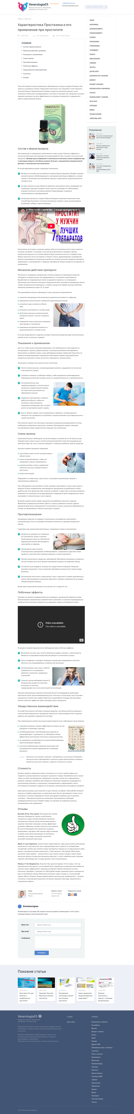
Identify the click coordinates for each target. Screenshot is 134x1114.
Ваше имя (25, 925)
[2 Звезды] (53, 893)
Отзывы (26, 78)
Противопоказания (30, 62)
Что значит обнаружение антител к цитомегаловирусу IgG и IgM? (103, 168)
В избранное (55, 4)
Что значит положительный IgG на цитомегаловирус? (104, 137)
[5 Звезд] (57, 893)
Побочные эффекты (30, 66)
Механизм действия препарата (34, 51)
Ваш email (25, 931)
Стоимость (27, 74)
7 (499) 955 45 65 (68, 3)
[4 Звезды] (55, 893)
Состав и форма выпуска (32, 47)
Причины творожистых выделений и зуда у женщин (103, 147)
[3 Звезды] (54, 893)
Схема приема (28, 58)
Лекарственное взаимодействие (35, 70)
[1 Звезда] (52, 893)
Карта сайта (71, 1022)
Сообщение (25, 938)
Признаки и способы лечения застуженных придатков (102, 157)
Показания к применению (33, 55)
